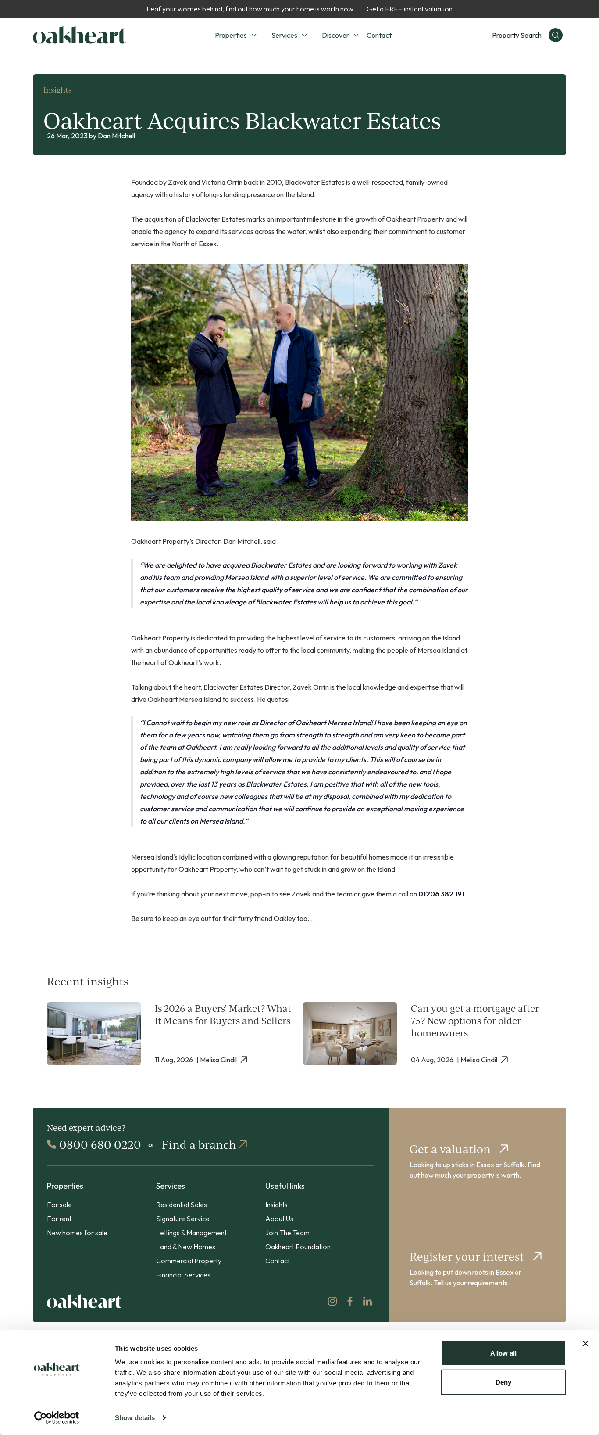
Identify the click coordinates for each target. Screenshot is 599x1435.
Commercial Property (188, 1260)
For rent (59, 1218)
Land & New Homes (185, 1246)
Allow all (503, 1353)
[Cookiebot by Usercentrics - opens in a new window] (56, 1417)
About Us (279, 1218)
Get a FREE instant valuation (410, 8)
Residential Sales (181, 1204)
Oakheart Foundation (298, 1246)
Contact (379, 35)
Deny (503, 1381)
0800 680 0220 (100, 1144)
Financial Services (183, 1274)
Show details (135, 1417)
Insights (276, 1204)
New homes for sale (77, 1232)
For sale (59, 1204)
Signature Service (183, 1218)
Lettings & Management (191, 1232)
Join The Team (287, 1232)
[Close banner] (585, 1344)
